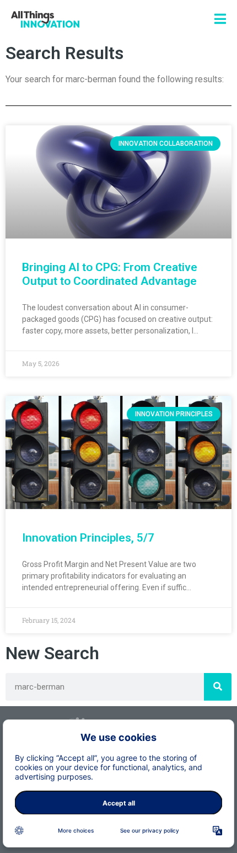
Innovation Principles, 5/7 (88, 537)
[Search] (217, 687)
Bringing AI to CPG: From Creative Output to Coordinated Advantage (109, 274)
